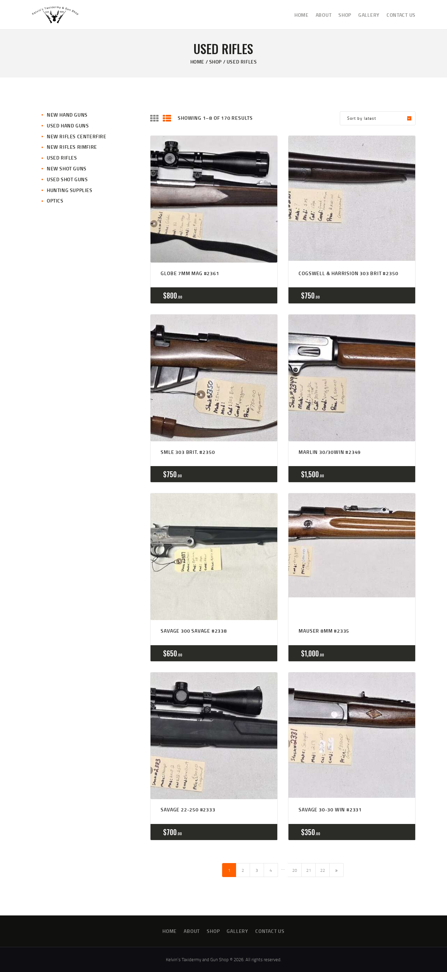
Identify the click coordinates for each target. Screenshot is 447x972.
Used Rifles (62, 157)
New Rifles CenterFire (77, 136)
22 (322, 870)
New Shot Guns (67, 168)
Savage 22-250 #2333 (188, 809)
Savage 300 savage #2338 (194, 630)
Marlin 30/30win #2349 (330, 452)
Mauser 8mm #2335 (324, 630)
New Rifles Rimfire (72, 146)
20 (294, 870)
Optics (55, 200)
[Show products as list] (167, 118)
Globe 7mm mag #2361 (190, 273)
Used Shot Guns (67, 179)
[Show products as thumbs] (154, 118)
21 (308, 870)
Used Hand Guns (68, 125)
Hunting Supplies (70, 190)
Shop (215, 61)
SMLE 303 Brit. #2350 (188, 452)
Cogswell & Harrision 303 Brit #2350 (348, 273)
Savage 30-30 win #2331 (330, 809)
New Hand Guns (67, 114)
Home (197, 61)
